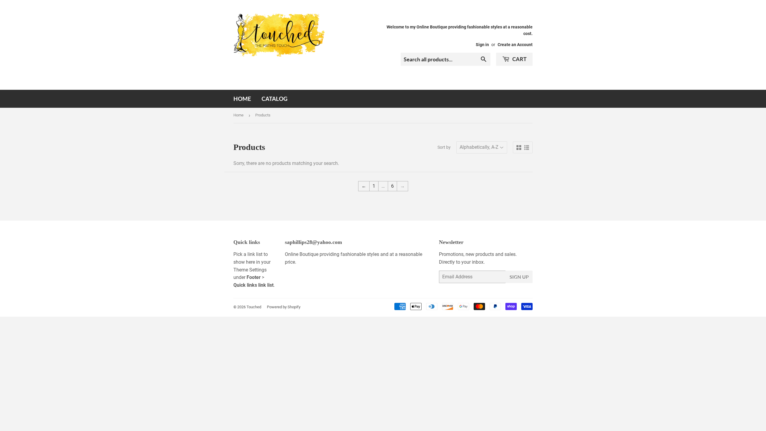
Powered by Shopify (283, 307)
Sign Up (519, 277)
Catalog (275, 98)
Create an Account (515, 44)
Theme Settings (250, 270)
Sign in (482, 44)
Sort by (444, 147)
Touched (254, 307)
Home (242, 98)
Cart (519, 59)
